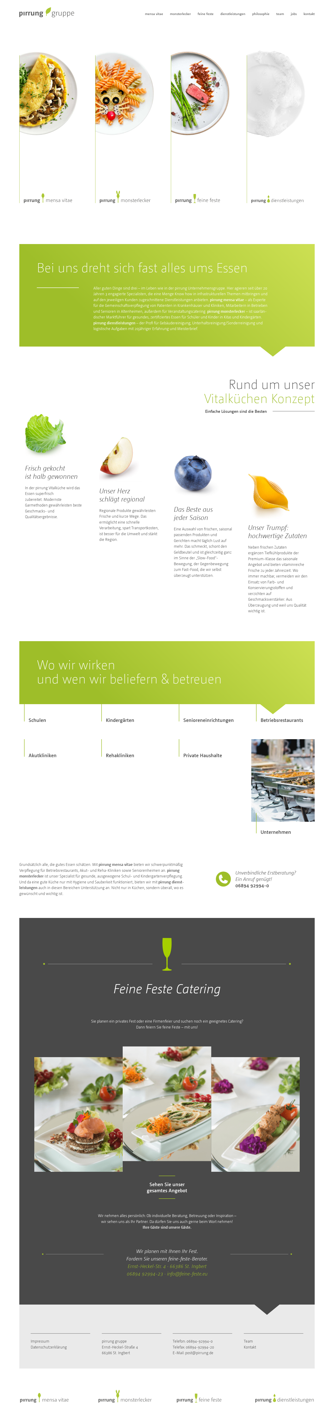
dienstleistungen (232, 14)
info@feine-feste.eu (187, 1273)
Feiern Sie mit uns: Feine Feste (204, 134)
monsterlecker (180, 14)
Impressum (40, 1341)
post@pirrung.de (199, 1352)
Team (248, 1341)
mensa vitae (154, 14)
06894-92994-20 (200, 1346)
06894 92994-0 (252, 885)
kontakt (309, 14)
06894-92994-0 (200, 1341)
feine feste (206, 14)
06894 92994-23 (145, 1273)
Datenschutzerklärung (49, 1346)
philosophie (260, 14)
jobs (294, 14)
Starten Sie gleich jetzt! (121, 128)
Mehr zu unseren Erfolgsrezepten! (40, 117)
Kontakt (250, 1346)
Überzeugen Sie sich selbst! (277, 128)
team (280, 14)
